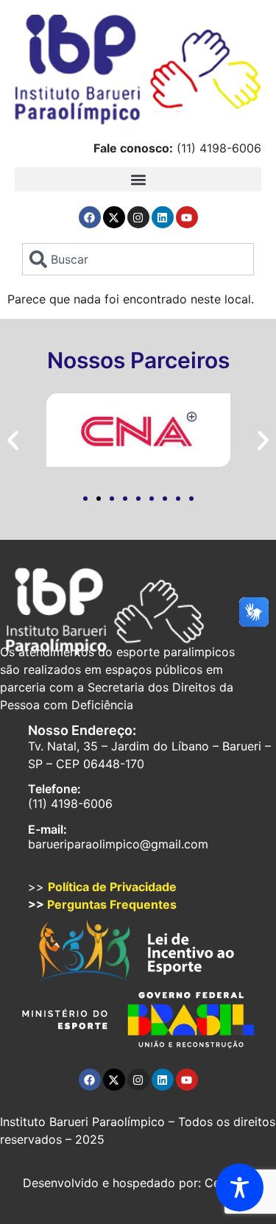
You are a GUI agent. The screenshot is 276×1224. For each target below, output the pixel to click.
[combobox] (137, 259)
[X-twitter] (114, 217)
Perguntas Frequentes (112, 904)
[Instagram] (138, 217)
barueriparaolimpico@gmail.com (118, 844)
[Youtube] (187, 217)
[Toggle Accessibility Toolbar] (239, 1187)
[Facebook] (90, 217)
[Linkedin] (163, 217)
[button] (138, 179)
